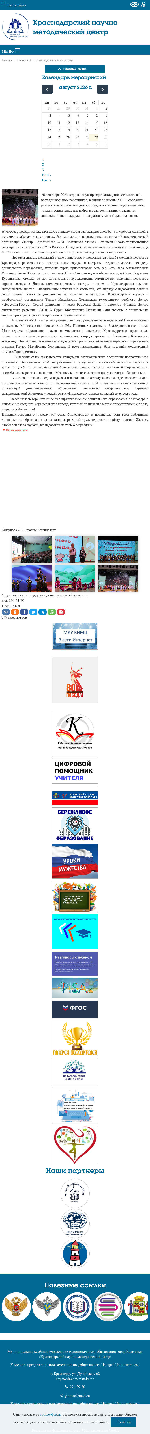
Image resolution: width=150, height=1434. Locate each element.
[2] (75, 549)
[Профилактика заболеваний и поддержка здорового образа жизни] (75, 1146)
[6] (118, 578)
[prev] (47, 89)
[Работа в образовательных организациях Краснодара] (75, 735)
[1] (20, 208)
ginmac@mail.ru (77, 1395)
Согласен (124, 1421)
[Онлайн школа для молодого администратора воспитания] (75, 897)
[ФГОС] (75, 989)
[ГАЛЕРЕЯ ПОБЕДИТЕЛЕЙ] (75, 1039)
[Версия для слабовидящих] (135, 5)
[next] (102, 89)
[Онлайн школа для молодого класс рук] (75, 933)
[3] (118, 549)
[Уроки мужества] (75, 862)
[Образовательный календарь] (75, 681)
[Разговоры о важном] (75, 796)
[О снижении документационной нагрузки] (75, 1107)
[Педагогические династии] (75, 1073)
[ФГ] (75, 1011)
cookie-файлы (50, 1414)
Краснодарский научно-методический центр (76, 28)
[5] (75, 578)
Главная (7, 60)
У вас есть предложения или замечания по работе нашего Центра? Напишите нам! (75, 1364)
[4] (32, 578)
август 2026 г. (75, 87)
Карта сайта (17, 5)
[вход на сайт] (143, 5)
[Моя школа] (75, 772)
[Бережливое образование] (75, 825)
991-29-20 (77, 1386)
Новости (22, 60)
